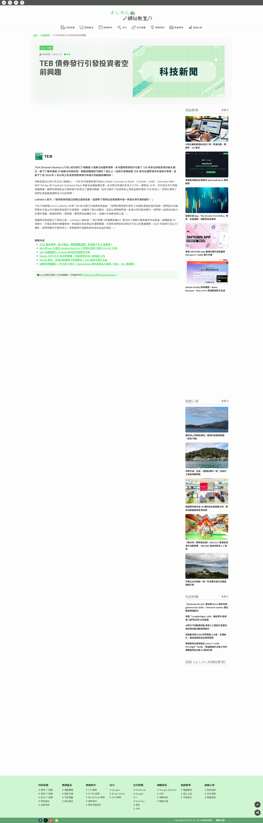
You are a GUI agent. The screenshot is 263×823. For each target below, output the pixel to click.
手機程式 (187, 797)
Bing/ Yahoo (118, 793)
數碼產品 (67, 785)
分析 (138, 808)
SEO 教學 (116, 797)
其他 (138, 804)
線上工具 (187, 793)
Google (116, 789)
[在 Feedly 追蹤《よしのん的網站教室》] (22, 3)
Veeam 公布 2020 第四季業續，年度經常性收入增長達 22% (72, 256)
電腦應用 (187, 789)
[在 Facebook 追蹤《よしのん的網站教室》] (4, 3)
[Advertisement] (106, 128)
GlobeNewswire (107, 274)
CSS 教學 (92, 789)
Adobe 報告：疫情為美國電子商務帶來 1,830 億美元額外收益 (73, 260)
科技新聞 (45, 35)
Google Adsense (168, 789)
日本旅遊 (211, 793)
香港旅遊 (211, 789)
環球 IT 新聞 (47, 789)
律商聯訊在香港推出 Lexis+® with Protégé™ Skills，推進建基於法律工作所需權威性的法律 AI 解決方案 (206, 646)
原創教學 (186, 785)
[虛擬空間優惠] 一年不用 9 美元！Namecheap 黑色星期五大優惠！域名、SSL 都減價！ (88, 264)
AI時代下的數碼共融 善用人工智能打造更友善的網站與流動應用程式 (206, 627)
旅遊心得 (209, 785)
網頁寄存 (92, 801)
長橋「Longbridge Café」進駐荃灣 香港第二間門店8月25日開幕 (205, 618)
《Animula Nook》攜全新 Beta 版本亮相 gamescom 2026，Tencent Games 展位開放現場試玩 (206, 607)
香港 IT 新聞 (47, 793)
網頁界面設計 (94, 804)
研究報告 (45, 801)
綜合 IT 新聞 (46, 47)
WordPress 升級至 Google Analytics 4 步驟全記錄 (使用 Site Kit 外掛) (79, 248)
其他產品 (68, 801)
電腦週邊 (68, 789)
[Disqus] (106, 371)
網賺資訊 (163, 797)
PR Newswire (89, 274)
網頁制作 (91, 785)
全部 (223, 110)
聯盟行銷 (163, 801)
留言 (69, 54)
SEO (112, 785)
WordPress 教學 (96, 797)
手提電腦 (68, 797)
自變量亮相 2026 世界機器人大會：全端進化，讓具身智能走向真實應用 (205, 636)
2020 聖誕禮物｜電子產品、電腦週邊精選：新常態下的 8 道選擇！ (76, 244)
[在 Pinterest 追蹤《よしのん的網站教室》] (16, 3)
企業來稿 (45, 804)
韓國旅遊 (211, 797)
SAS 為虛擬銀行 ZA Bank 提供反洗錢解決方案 (65, 252)
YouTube (140, 801)
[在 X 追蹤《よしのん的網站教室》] (10, 3)
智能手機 (68, 793)
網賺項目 (162, 785)
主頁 (35, 35)
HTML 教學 (94, 793)
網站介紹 (220, 820)
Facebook (141, 789)
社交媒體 (138, 785)
